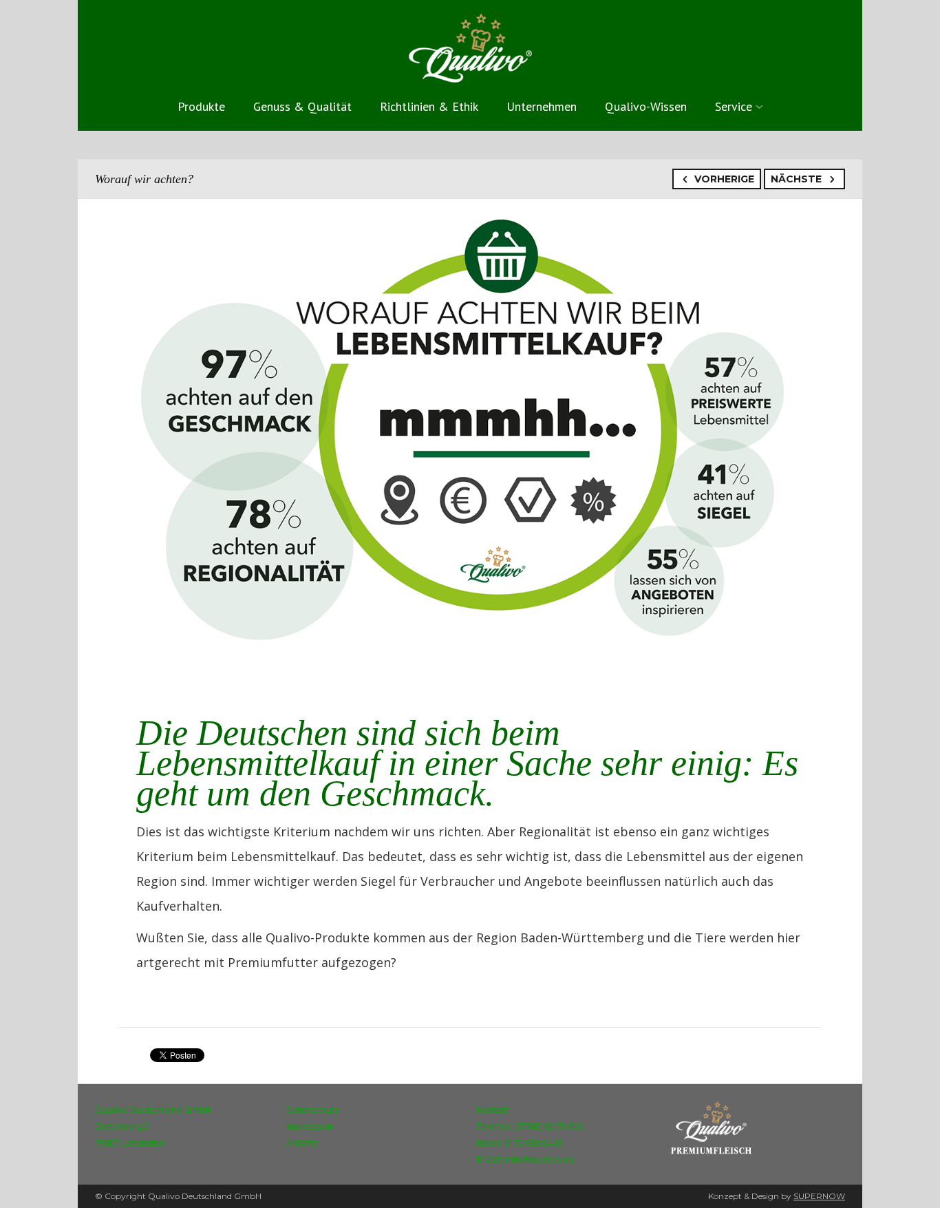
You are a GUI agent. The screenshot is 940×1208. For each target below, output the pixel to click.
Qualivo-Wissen (646, 106)
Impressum (309, 1126)
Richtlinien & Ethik (429, 106)
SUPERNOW (819, 1196)
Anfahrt (302, 1142)
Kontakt (493, 1109)
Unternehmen (541, 106)
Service (733, 106)
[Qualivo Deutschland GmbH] (470, 45)
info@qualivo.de (540, 1159)
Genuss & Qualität (302, 106)
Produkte (201, 106)
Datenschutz (312, 1109)
